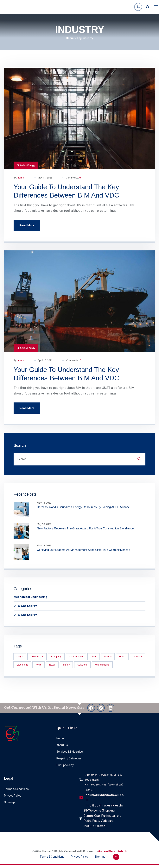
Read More (27, 225)
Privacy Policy (12, 795)
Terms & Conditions (16, 789)
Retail (52, 664)
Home (69, 38)
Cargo (19, 656)
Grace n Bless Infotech (112, 851)
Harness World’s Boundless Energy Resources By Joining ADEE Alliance (83, 507)
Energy (107, 656)
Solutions (82, 664)
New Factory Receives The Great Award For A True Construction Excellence (85, 528)
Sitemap (9, 802)
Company (56, 656)
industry (137, 656)
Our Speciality (65, 765)
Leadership (22, 664)
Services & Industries (69, 751)
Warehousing (102, 664)
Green (122, 656)
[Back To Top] (116, 857)
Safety (66, 664)
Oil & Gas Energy (25, 165)
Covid (94, 656)
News (38, 664)
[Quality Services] (7, 7)
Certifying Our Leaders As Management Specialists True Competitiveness (83, 549)
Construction (76, 656)
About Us (62, 745)
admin (20, 177)
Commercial (37, 656)
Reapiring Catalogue (68, 758)
